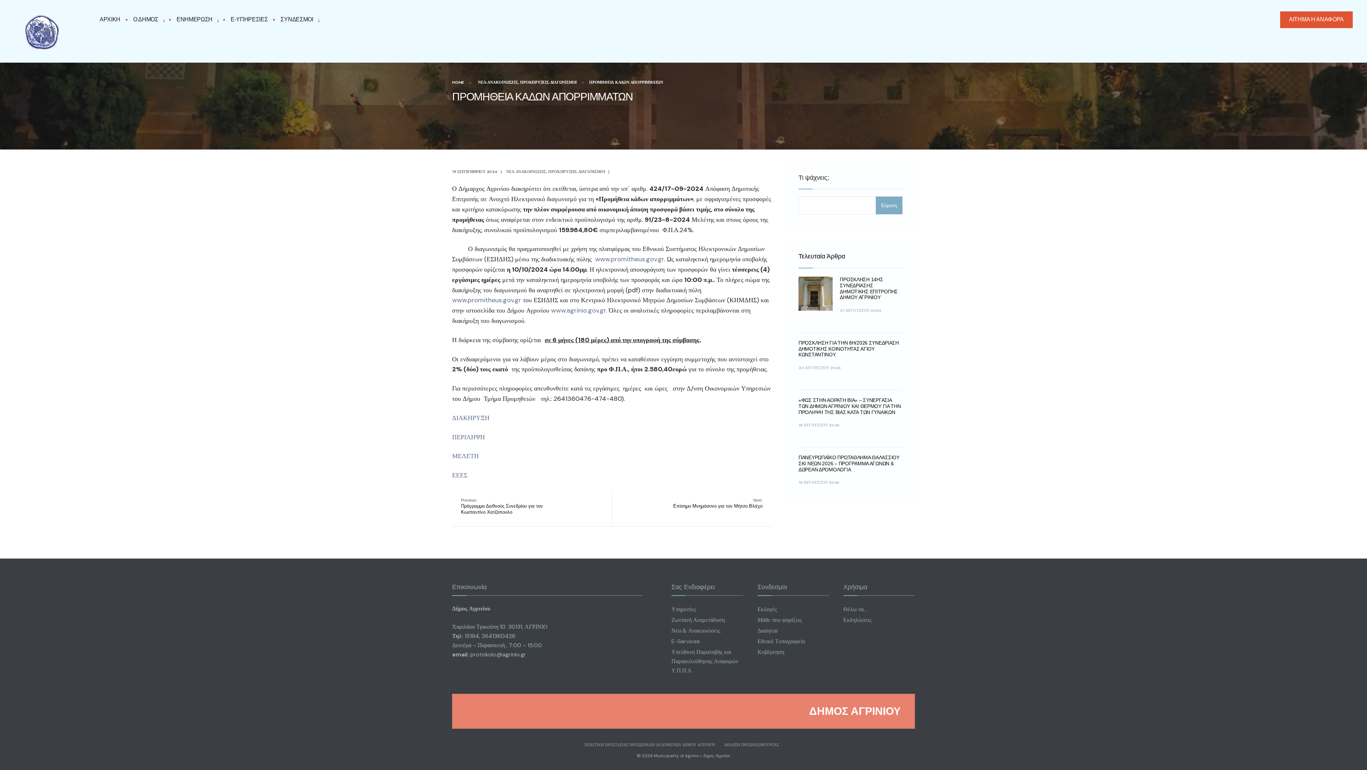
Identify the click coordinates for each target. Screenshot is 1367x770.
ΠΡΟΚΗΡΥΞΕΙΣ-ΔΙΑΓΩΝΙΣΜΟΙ (548, 82)
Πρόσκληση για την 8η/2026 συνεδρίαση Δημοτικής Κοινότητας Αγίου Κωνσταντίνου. (848, 349)
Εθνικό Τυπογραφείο (781, 641)
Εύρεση (889, 205)
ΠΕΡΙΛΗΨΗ (468, 437)
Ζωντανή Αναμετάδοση (698, 620)
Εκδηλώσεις (857, 620)
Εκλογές (767, 609)
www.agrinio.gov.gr (578, 310)
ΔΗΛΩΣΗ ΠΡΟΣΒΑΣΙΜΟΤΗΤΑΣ (751, 744)
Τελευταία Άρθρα (821, 256)
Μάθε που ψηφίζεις (780, 620)
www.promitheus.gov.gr (629, 259)
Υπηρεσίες (683, 609)
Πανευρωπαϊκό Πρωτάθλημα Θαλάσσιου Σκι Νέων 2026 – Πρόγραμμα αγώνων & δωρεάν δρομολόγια (849, 463)
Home (458, 82)
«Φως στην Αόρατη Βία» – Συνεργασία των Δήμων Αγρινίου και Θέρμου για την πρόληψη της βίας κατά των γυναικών (849, 406)
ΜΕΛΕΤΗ (465, 456)
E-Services (685, 641)
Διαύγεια (767, 630)
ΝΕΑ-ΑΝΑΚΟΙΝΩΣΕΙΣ (498, 82)
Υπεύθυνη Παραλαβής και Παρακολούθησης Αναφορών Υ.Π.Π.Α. (704, 661)
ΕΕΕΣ (459, 475)
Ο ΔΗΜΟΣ (145, 19)
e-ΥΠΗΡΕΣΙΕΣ (249, 19)
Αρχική (110, 19)
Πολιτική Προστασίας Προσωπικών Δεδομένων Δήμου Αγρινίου (650, 744)
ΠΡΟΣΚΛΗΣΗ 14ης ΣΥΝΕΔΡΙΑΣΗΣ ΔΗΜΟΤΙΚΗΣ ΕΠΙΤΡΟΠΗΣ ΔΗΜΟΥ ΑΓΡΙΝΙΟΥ (869, 288)
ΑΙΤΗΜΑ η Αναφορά (1316, 19)
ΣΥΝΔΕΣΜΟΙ (297, 19)
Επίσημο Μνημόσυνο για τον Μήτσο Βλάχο (718, 503)
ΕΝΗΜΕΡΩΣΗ (195, 19)
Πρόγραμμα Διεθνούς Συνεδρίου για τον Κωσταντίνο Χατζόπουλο (502, 506)
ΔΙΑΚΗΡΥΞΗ (470, 418)
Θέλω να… (855, 609)
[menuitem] (147, 19)
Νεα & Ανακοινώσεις (695, 630)
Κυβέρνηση (771, 652)
